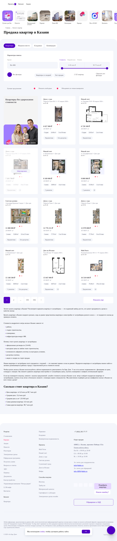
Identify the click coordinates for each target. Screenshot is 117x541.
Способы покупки (45, 477)
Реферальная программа (12, 458)
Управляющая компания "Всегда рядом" (17, 484)
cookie (42, 532)
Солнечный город (45, 464)
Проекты (12, 4)
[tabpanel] (58, 114)
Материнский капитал (46, 489)
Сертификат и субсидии (47, 493)
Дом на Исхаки (44, 468)
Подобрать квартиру (103, 486)
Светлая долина (44, 460)
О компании (8, 436)
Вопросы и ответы (10, 465)
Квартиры (9, 46)
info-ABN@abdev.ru (80, 471)
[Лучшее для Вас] (7, 16)
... (20, 300)
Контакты (7, 491)
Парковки (42, 431)
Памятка (6, 473)
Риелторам (7, 451)
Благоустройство (9, 480)
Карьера (6, 440)
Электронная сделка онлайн (48, 496)
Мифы (41, 471)
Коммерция (51, 46)
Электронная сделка (10, 454)
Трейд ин (42, 485)
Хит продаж (59, 75)
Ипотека (42, 482)
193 (27, 300)
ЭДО (5, 469)
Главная (7, 28)
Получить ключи (9, 462)
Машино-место (24, 46)
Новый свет (43, 453)
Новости (6, 447)
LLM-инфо (7, 487)
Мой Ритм (42, 449)
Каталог (21, 4)
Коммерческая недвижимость (49, 439)
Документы (8, 476)
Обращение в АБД (93, 502)
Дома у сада (43, 457)
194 (34, 300)
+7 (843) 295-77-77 (80, 432)
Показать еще (98, 300)
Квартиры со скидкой (43, 75)
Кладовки (38, 46)
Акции (28, 4)
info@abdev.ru (78, 465)
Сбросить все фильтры (100, 74)
